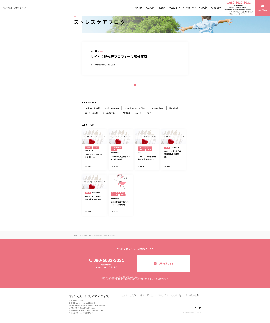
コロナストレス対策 (91, 113)
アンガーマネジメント (112, 108)
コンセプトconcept (138, 7)
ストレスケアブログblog (189, 7)
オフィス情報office (203, 7)
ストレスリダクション (110, 113)
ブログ (148, 113)
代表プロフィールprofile (174, 7)
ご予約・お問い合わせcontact (194, 295)
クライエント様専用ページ (216, 7)
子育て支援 (126, 113)
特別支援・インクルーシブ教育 (135, 108)
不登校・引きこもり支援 (92, 108)
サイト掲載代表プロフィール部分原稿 (103, 65)
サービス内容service (150, 7)
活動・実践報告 (174, 108)
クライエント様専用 (156, 108)
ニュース (138, 113)
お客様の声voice (161, 7)
